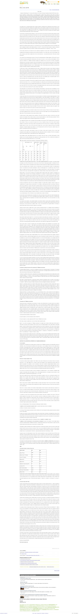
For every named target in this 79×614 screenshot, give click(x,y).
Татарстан (37, 604)
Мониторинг (28, 609)
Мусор (41, 609)
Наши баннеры (43, 613)
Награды (27, 608)
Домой (43, 4)
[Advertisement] (35, 24)
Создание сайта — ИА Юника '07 (3, 613)
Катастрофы (35, 608)
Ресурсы (34, 610)
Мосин (25, 553)
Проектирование (52, 604)
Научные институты (26, 610)
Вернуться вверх (56, 570)
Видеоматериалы (31, 608)
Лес (23, 608)
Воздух (40, 604)
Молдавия (37, 610)
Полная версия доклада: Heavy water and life (32, 555)
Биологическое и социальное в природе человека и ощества (29, 564)
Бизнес (32, 609)
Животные (43, 608)
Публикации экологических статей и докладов (31, 552)
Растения (47, 608)
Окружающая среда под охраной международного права (28, 563)
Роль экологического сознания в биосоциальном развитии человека (30, 560)
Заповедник (56, 609)
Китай (54, 608)
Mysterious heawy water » (50, 566)
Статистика (22, 609)
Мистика (55, 607)
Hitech (20, 604)
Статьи (52, 4)
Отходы (45, 604)
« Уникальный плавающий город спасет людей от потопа (37, 566)
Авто (47, 604)
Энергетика (39, 605)
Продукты (38, 609)
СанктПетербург (32, 604)
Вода (41, 608)
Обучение (35, 607)
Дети (25, 609)
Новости (46, 4)
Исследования (51, 608)
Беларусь (21, 608)
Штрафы (56, 604)
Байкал (34, 609)
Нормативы (57, 4)
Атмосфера (44, 609)
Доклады (23, 553)
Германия (30, 605)
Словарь (54, 4)
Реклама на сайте (39, 613)
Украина (42, 604)
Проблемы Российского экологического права (26, 561)
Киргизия (21, 605)
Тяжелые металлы (50, 609)
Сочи (53, 609)
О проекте (35, 613)
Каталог (49, 4)
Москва (25, 608)
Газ (39, 608)
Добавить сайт (46, 613)
